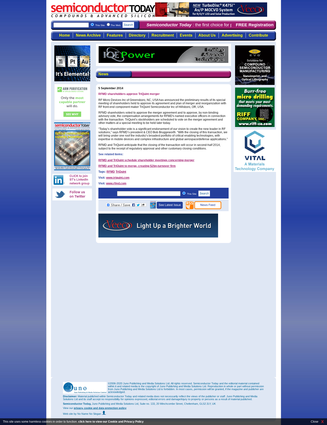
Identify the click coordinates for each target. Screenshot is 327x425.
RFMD (111, 171)
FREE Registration (255, 24)
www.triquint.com (118, 177)
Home (64, 35)
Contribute (258, 35)
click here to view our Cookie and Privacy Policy (111, 421)
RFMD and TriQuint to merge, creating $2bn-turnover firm (137, 166)
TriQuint (121, 171)
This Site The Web (108, 25)
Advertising (232, 35)
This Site (192, 194)
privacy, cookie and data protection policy (100, 408)
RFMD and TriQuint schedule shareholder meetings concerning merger (146, 160)
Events (186, 35)
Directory (137, 35)
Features (115, 35)
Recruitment (163, 35)
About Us (207, 35)
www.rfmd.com (116, 183)
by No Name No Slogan (88, 413)
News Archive (88, 35)
